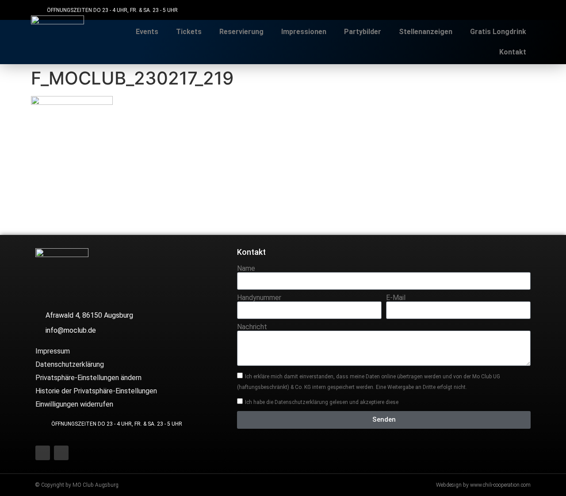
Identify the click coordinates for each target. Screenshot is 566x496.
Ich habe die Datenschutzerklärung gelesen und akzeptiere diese (321, 402)
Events (147, 31)
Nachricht (252, 327)
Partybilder (362, 31)
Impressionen (303, 31)
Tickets (189, 31)
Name (246, 268)
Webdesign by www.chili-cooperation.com (483, 485)
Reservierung (241, 31)
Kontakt (512, 52)
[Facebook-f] (505, 10)
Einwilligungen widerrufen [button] (74, 404)
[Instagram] (525, 10)
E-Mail (395, 297)
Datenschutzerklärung (69, 364)
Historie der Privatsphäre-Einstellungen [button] (96, 391)
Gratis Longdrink (498, 31)
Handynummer (259, 297)
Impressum (52, 351)
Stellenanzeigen (425, 31)
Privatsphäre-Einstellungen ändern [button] (88, 377)
